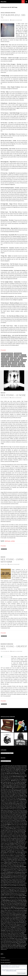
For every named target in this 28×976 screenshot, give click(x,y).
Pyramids (13, 895)
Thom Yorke (18, 933)
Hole (7, 839)
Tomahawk (10, 935)
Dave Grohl (15, 806)
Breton (3, 356)
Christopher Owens (6, 798)
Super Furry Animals (11, 917)
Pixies (3, 890)
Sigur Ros (13, 907)
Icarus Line (13, 841)
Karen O (25, 852)
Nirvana (10, 877)
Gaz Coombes (14, 830)
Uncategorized (5, 939)
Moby (2, 870)
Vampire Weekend (19, 939)
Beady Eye (24, 779)
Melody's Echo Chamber (9, 866)
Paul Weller (14, 885)
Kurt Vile (20, 855)
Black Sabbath (21, 786)
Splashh (2, 913)
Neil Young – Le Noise (13, 395)
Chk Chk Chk (20, 796)
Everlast (8, 820)
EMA (24, 819)
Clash (17, 799)
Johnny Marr (3, 851)
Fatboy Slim (16, 821)
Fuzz (16, 828)
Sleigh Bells (4, 364)
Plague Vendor (17, 890)
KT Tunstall (15, 855)
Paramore (22, 883)
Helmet (21, 838)
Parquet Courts (7, 884)
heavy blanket (13, 838)
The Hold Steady (8, 923)
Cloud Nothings (22, 799)
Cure (3, 803)
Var (2, 941)
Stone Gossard (10, 914)
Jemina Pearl (3, 848)
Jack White (16, 844)
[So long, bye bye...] (7, 725)
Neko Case (11, 875)
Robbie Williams (24, 901)
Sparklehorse (9, 911)
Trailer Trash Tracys (16, 366)
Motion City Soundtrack (14, 361)
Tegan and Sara (13, 919)
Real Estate (16, 900)
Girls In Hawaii (7, 831)
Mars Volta (19, 863)
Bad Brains (4, 354)
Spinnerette (19, 911)
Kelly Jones (7, 854)
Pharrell (4, 888)
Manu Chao (20, 862)
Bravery (2, 791)
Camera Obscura (7, 794)
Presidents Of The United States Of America (14, 892)
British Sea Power (15, 791)
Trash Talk (15, 937)
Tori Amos (16, 935)
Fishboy (11, 823)
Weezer (19, 944)
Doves (2, 814)
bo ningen (12, 790)
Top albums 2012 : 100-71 (13, 16)
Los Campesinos (4, 860)
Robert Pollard (3, 903)
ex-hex (20, 820)
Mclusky (2, 866)
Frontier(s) (22, 826)
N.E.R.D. (17, 873)
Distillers (11, 812)
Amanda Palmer (9, 770)
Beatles (13, 780)
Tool (13, 935)
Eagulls (11, 816)
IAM (10, 841)
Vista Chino (3, 942)
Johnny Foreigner (20, 849)
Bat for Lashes (10, 779)
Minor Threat (16, 869)
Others (15, 881)
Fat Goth (21, 821)
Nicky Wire (11, 876)
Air (17, 766)
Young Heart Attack (12, 947)
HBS (9, 838)
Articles (2, 12)
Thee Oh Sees (21, 921)
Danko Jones (23, 804)
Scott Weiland (15, 904)
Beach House (19, 779)
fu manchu (14, 827)
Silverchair (18, 907)
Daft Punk (12, 803)
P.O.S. (24, 881)
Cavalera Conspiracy (5, 795)
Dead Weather (13, 807)
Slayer (2, 908)
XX (19, 946)
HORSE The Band (15, 839)
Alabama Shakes (17, 353)
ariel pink (21, 773)
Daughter (11, 806)
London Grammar (20, 859)
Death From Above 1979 (6, 808)
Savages (2, 904)
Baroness (20, 777)
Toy (26, 935)
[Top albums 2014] (7, 739)
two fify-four (20, 938)
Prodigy (2, 894)
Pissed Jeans (22, 888)
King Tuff (5, 855)
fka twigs (21, 823)
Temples (17, 919)
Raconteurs (16, 897)
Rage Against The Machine (9, 899)
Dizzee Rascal (16, 812)
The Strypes (22, 930)
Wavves (2, 943)
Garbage (2, 830)
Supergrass (17, 917)
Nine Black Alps (23, 876)
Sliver (13, 908)
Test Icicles (21, 919)
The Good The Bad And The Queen (9, 922)
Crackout (10, 802)
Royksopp (24, 903)
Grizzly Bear (18, 835)
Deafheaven (19, 807)
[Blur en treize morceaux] (20, 725)
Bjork (13, 783)
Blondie (14, 787)
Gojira (15, 832)
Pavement (19, 885)
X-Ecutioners (16, 946)
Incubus (12, 843)
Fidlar (3, 823)
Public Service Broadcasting (15, 894)
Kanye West (20, 852)
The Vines (7, 931)
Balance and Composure (14, 777)
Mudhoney (18, 872)
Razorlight (12, 900)
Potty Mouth (14, 891)
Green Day (20, 358)
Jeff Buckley (16, 847)
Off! (23, 879)
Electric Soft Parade (6, 819)
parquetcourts (13, 884)
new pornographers (18, 875)
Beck (17, 780)
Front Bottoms (17, 826)
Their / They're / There (6, 925)
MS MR (14, 872)
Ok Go (18, 880)
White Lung (15, 945)
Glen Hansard (13, 358)
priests (16, 893)
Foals (3, 824)
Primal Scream (20, 893)
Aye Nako (11, 776)
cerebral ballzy (12, 795)
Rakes (16, 899)
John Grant (15, 849)
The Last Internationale (12, 926)
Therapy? (8, 366)
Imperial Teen (17, 359)
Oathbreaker (8, 879)
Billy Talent (16, 354)
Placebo (11, 890)
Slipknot (10, 908)
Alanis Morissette (9, 768)
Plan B (21, 890)
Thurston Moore (4, 934)
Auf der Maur (6, 776)
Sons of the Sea (13, 910)
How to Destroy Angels (13, 840)
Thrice (22, 933)
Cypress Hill (7, 803)
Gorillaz (23, 832)
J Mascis (22, 848)
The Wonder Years (12, 931)
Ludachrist (12, 860)
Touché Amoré (22, 935)
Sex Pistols (21, 905)
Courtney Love (5, 802)
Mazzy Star (21, 865)
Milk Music (11, 869)
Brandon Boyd (24, 790)
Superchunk (4, 917)
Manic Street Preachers (11, 862)
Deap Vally (24, 807)
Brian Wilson (9, 791)
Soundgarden (21, 364)
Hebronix (18, 838)
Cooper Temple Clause (20, 800)
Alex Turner (24, 768)
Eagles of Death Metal (5, 816)
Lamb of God (11, 856)
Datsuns (16, 356)
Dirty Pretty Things (19, 811)
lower (9, 860)
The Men (13, 927)
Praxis (19, 891)
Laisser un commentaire (16, 20)
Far (13, 821)
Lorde (25, 859)
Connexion (3, 957)
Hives (11, 359)
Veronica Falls (15, 941)
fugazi (10, 827)
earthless (15, 816)
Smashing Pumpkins (12, 364)
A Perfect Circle (9, 772)
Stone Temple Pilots (17, 914)
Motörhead (10, 872)
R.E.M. (12, 897)
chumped (18, 798)
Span (5, 911)
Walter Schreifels (19, 942)
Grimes (9, 835)
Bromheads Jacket (6, 793)
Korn (12, 855)
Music (25, 872)
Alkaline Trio (19, 769)
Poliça (4, 891)
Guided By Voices (5, 359)
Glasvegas (16, 831)
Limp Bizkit (9, 859)
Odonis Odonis (19, 879)
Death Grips (14, 808)
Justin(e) (10, 852)
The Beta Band (7, 921)
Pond (7, 891)
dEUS (18, 810)
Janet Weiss (6, 847)
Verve (19, 941)
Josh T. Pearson (17, 851)
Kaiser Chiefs (15, 852)
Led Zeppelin (21, 858)
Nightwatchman (16, 876)
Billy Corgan (5, 783)
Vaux (5, 941)
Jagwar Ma (21, 844)
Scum (2, 905)
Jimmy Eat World (16, 848)
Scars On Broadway (8, 904)
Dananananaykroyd (10, 804)
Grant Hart (20, 834)
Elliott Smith (20, 819)
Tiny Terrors (17, 934)
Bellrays (19, 780)
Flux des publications (5, 960)
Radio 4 (20, 897)
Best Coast (10, 354)
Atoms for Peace (14, 775)
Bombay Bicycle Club (5, 790)
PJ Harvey (7, 890)
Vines (24, 941)
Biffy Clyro (20, 782)
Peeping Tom (9, 887)
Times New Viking (11, 934)
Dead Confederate (6, 807)
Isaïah (5, 844)
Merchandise (23, 866)
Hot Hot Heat (21, 839)
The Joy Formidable (15, 925)
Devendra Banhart (23, 810)
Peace (25, 885)
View (22, 941)
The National (18, 927)
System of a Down (19, 918)
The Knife (5, 926)
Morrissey (21, 870)
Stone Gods (4, 914)
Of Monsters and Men (8, 880)
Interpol (22, 843)
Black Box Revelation (19, 783)
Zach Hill (5, 949)
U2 (1, 939)
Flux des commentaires (5, 962)
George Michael (20, 830)
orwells (12, 881)
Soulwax (21, 910)
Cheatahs (21, 795)
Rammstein (19, 899)
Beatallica (9, 780)
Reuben (4, 901)
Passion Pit (23, 884)
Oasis (4, 879)
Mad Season (20, 860)
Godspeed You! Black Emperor (7, 832)
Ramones (24, 899)
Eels (24, 816)
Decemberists (20, 808)
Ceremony (17, 795)
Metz (6, 868)
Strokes (16, 915)
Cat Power (24, 794)
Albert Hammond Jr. (17, 768)
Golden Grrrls (19, 832)
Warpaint (24, 942)
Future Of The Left (10, 828)
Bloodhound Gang (19, 787)
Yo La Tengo (6, 947)
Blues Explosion (9, 789)
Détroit (24, 815)
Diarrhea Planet (4, 811)
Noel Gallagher (23, 877)
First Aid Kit (7, 823)
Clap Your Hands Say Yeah (11, 799)
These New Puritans (10, 930)
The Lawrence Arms (21, 926)
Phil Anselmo (8, 888)
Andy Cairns (21, 770)
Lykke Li (16, 860)
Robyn (7, 903)
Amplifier (16, 770)
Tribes (23, 366)
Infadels (15, 843)
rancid (2, 900)
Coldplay (3, 800)
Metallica (3, 868)
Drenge (16, 814)
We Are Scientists (13, 943)
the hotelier (14, 923)
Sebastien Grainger (10, 905)
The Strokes (16, 930)
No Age (14, 877)
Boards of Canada (18, 789)
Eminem (2, 820)
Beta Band (8, 782)
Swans (4, 918)
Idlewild (20, 841)
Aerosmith (9, 766)
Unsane (10, 939)
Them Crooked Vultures (6, 927)
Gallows (19, 828)
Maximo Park (16, 865)
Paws (22, 885)
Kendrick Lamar (13, 854)
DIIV (8, 811)
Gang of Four (23, 828)
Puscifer (10, 895)
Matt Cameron (10, 865)
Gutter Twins (18, 836)
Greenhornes (5, 835)
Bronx (11, 793)
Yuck (2, 949)
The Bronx (12, 921)
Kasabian (3, 854)
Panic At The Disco (12, 883)
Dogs (26, 812)
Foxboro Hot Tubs (15, 824)
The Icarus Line (20, 923)
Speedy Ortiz (14, 911)
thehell (17, 922)
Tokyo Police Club (4, 935)
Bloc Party (23, 354)
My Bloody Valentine (5, 873)
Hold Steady (3, 839)
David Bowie (20, 806)
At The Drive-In (21, 775)
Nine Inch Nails (4, 877)
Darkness (2, 806)
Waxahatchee (7, 943)
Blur (13, 789)
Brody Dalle (21, 791)
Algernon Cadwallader (5, 769)
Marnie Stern (14, 863)
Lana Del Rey (4, 361)
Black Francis (7, 784)
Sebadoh (4, 905)
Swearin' (8, 918)
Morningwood (16, 870)
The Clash (16, 921)
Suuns (2, 918)
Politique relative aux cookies (11, 970)
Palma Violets (3, 883)
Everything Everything (14, 820)
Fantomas (11, 821)
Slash (24, 907)
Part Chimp (19, 884)
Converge (14, 800)
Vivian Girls (7, 942)
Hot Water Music (5, 840)
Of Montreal (14, 880)
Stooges (23, 914)
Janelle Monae (19, 846)
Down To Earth (9, 814)
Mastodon (5, 865)
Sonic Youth (7, 910)
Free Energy (11, 826)
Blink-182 (5, 787)
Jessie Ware (24, 359)
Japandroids (11, 847)
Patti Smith (3, 885)
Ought (18, 881)
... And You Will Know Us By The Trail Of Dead (10, 765)
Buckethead (15, 793)
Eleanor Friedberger (19, 817)
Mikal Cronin (21, 868)
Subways (20, 915)
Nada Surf (21, 873)
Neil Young (23, 361)
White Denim (5, 945)
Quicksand (8, 897)
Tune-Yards (4, 938)
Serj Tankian (16, 905)
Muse (22, 872)
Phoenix (13, 888)
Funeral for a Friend (19, 827)
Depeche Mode (7, 810)
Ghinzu (24, 830)
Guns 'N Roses (13, 836)
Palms (7, 883)
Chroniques (7, 12)
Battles (15, 779)
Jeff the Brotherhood (23, 847)
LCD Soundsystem (7, 858)
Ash (4, 775)
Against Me (14, 766)
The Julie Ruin (23, 925)
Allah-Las (24, 769)
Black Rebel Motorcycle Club (10, 786)
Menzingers (16, 866)
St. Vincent (6, 913)
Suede (23, 915)
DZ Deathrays (19, 815)
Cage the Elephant (21, 793)
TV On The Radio (10, 938)
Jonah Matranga (10, 851)
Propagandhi (6, 894)
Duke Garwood (4, 815)
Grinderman (13, 835)
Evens (5, 820)
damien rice (22, 803)
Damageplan (17, 803)
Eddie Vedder (20, 816)
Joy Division (22, 851)
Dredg (13, 814)
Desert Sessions (13, 810)
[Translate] (3, 350)
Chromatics (13, 798)
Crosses (25, 802)
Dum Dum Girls (10, 815)
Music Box (3, 1)
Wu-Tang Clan (10, 946)
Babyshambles (16, 776)
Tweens (16, 938)
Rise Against (8, 901)
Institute (19, 843)
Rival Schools (14, 901)
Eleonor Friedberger (14, 819)
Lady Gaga (6, 856)
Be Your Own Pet (13, 782)
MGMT (8, 868)
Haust (7, 838)
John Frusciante (8, 849)
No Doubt (18, 877)
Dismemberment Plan (5, 812)
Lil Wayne (5, 859)
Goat (25, 831)
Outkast (21, 881)
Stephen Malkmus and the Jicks (15, 913)
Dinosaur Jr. (12, 811)
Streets (2, 915)
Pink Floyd (17, 888)
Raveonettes (6, 900)
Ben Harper (24, 780)
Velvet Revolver (9, 941)
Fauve (24, 821)
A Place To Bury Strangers (7, 353)
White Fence (10, 945)
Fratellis (7, 826)
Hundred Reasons (21, 840)
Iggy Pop (24, 841)
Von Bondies (12, 942)
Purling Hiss (5, 895)
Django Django (23, 356)
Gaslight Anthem (5, 358)
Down (4, 814)
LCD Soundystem (15, 858)
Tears (8, 919)
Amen (13, 770)
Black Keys (12, 784)
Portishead (10, 891)
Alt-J (5, 770)
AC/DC (5, 766)
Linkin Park (14, 859)
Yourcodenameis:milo (21, 947)
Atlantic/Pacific (8, 775)
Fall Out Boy (6, 821)
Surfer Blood (23, 917)
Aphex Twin (16, 772)
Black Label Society (18, 784)
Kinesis (19, 854)
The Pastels (23, 927)
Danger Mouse (17, 804)
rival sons (19, 901)
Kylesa (23, 855)
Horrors (9, 839)
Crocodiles (21, 802)
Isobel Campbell (10, 844)
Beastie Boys (4, 780)
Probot (25, 893)
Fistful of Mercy (17, 823)
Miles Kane (6, 869)
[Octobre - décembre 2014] (20, 739)
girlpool (2, 831)
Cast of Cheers (10, 356)
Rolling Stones (19, 903)
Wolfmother (5, 946)
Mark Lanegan (8, 863)
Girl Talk (11, 831)
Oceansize (13, 879)
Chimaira (15, 796)
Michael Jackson (14, 868)
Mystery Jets (12, 873)
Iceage (16, 841)
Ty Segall (25, 938)
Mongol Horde (10, 870)
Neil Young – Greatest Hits (14, 647)
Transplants (11, 937)
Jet (11, 848)
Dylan (15, 815)
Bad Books (23, 776)
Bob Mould (24, 789)
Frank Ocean (21, 824)
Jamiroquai (14, 846)
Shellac (6, 907)
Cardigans (14, 794)
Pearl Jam (3, 887)
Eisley (14, 817)
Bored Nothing (17, 790)
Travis (19, 937)
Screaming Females (22, 904)
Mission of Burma (23, 869)
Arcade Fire (8, 773)
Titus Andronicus (23, 934)
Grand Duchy (15, 834)
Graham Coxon (4, 834)
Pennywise (14, 887)
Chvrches (22, 798)
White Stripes (21, 945)
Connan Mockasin (8, 800)
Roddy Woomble (12, 903)
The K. (3, 366)
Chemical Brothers (10, 796)
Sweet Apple (12, 918)
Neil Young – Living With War (12, 560)
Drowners (20, 814)
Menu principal (26, 1)
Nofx (2, 879)
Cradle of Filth (15, 802)
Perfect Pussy (19, 887)
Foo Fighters (8, 824)
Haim (2, 838)
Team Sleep (5, 919)
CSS (1, 803)
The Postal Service (4, 929)
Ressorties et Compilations (7, 643)
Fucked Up (6, 827)
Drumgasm (24, 814)
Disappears (25, 811)
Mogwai (5, 870)
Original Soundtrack (7, 881)
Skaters (21, 907)
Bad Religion (6, 777)
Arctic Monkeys (15, 773)
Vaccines (13, 939)
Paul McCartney (8, 885)
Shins (9, 907)
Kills (17, 854)
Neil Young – (10, 541)
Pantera (18, 883)
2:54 (21, 765)
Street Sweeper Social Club (9, 915)
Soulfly (18, 910)
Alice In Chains (13, 769)
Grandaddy (10, 834)
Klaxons (8, 855)
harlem (4, 838)
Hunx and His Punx (5, 841)
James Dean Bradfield (7, 846)
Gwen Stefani (24, 836)
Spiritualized (24, 911)
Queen (17, 895)
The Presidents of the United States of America (17, 929)
